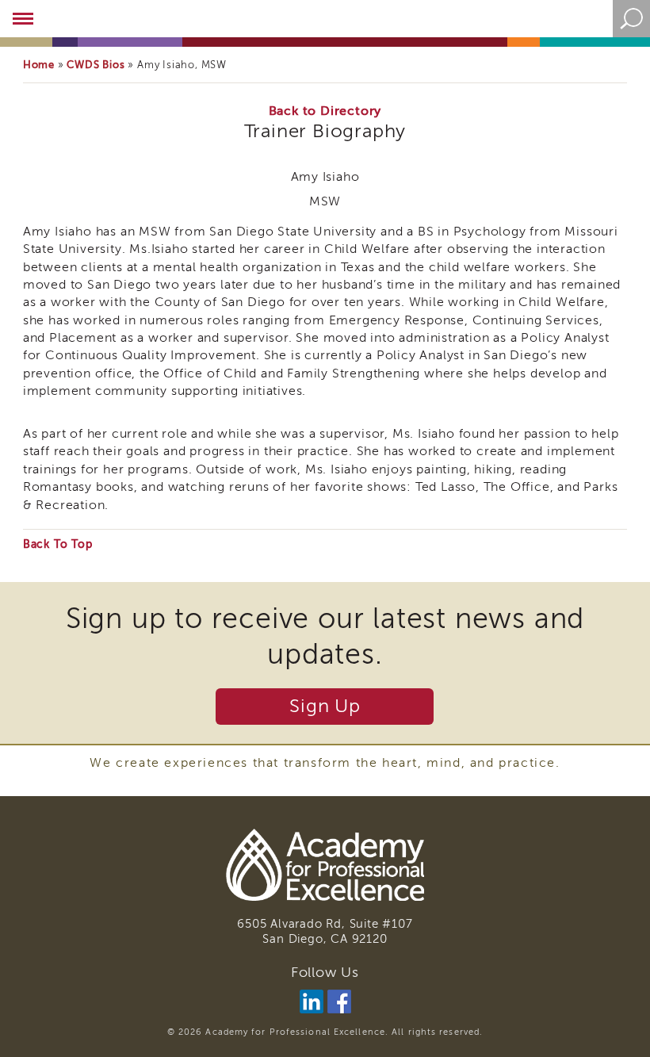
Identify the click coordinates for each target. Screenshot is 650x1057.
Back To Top (58, 544)
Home (39, 65)
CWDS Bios (95, 65)
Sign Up (325, 706)
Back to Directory (325, 111)
